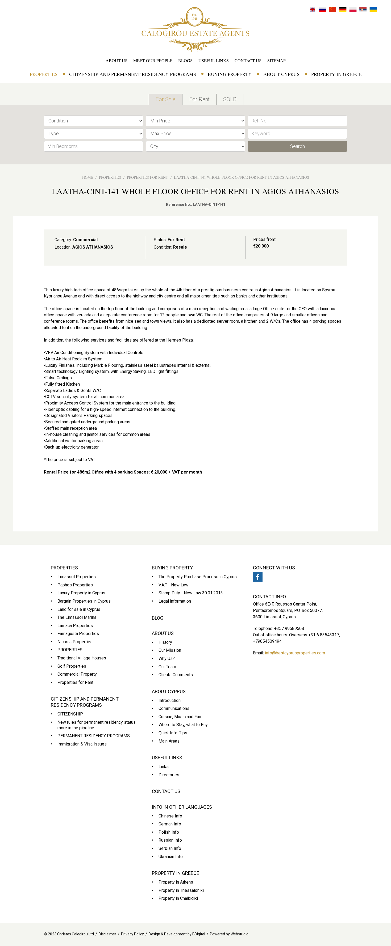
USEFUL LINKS (213, 60)
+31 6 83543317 (323, 634)
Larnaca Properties (75, 625)
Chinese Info (170, 816)
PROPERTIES (43, 74)
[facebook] (258, 577)
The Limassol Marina (76, 617)
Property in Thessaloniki (181, 890)
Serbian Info (170, 848)
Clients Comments (176, 674)
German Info (170, 823)
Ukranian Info (171, 856)
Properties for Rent (75, 682)
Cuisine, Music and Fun (180, 716)
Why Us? (167, 658)
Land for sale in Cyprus (78, 609)
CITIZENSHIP (70, 714)
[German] (343, 9)
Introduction (170, 700)
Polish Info (169, 832)
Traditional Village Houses (81, 658)
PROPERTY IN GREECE (336, 74)
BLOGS (185, 60)
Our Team (167, 666)
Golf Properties (71, 666)
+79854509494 (267, 641)
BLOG (157, 618)
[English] (313, 9)
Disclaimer (107, 934)
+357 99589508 (289, 628)
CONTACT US (248, 60)
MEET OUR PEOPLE (152, 60)
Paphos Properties (75, 584)
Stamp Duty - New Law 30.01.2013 (191, 592)
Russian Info (170, 840)
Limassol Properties (76, 576)
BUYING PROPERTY (230, 74)
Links (164, 766)
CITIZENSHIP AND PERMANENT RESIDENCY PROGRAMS (132, 74)
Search (297, 146)
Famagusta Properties (78, 633)
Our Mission (170, 650)
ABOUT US (116, 60)
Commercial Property (77, 674)
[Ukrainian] (373, 9)
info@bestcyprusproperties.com (295, 652)
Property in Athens (176, 882)
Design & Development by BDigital (177, 934)
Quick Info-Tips (173, 732)
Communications (174, 708)
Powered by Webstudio (229, 934)
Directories (169, 774)
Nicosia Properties (75, 641)
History (165, 642)
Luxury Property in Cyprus (81, 592)
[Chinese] (333, 9)
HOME (87, 177)
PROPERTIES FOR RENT (147, 177)
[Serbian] (363, 9)
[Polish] (353, 9)
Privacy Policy (132, 934)
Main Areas (169, 741)
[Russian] (323, 9)
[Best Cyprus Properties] (195, 29)
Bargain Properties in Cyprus (84, 601)
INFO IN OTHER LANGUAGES (182, 807)
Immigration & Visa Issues (82, 744)
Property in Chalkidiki (178, 898)
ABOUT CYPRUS (281, 74)
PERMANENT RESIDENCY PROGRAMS (93, 735)
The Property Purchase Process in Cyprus (198, 576)
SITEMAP (276, 60)
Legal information (175, 601)
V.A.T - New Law (173, 584)
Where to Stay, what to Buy (183, 724)
